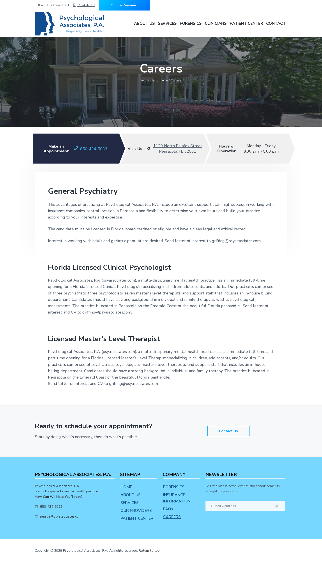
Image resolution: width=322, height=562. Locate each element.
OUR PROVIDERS (136, 510)
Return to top (149, 550)
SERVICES (129, 502)
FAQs (168, 509)
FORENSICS (173, 487)
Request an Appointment (53, 5)
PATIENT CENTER (136, 518)
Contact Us (228, 431)
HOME (126, 487)
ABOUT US (130, 494)
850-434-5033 (86, 5)
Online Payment (124, 5)
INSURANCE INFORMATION (177, 498)
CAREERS (172, 517)
